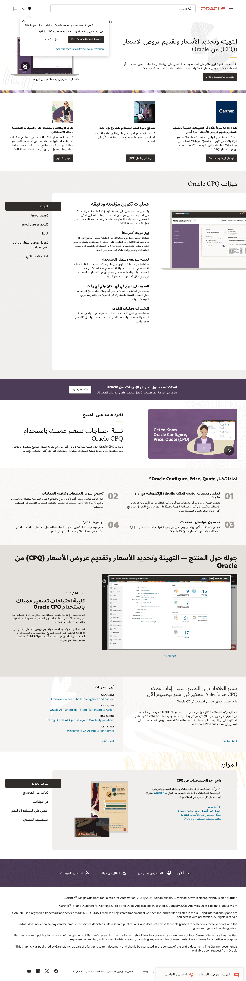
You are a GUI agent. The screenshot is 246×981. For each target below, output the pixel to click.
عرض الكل (108, 740)
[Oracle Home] (213, 8)
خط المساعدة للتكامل (95, 971)
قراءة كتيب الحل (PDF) (141, 158)
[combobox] (123, 8)
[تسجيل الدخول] (22, 8)
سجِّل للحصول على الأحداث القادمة (200, 814)
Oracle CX (160, 793)
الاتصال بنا (77, 971)
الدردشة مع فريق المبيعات (214, 974)
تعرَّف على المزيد (80, 389)
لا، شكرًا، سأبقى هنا (52, 39)
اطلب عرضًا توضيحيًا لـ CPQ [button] (220, 76)
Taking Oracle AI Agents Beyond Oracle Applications (80, 720)
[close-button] (161, 974)
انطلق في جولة (110, 872)
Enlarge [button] (169, 655)
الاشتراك (110, 313)
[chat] (236, 974)
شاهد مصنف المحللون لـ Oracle (202, 818)
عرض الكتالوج (63, 158)
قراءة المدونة (230, 740)
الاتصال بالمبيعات (71, 872)
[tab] (33, 206)
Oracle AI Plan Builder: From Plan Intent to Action (82, 709)
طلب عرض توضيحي (151, 872)
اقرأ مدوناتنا (214, 806)
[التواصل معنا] (15, 8)
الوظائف (145, 971)
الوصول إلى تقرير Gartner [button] (221, 158)
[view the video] (192, 434)
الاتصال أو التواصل (176, 974)
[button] (231, 8)
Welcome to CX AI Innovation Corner (90, 730)
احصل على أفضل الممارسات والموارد (199, 810)
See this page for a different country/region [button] (80, 49)
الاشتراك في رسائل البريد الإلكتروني (123, 971)
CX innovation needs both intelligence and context (81, 699)
